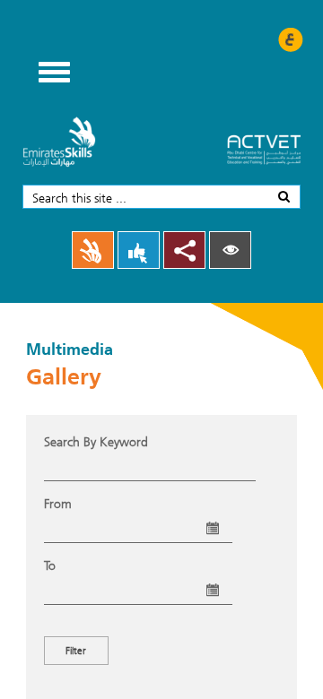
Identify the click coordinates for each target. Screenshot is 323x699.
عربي (290, 39)
